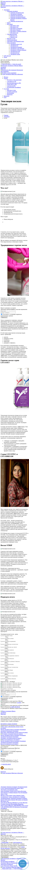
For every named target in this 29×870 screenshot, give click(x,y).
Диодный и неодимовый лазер (15, 41)
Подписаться (4, 754)
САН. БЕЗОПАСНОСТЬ (7, 807)
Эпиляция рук (14, 45)
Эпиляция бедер (14, 53)
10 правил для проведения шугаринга (11, 738)
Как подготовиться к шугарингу (9, 744)
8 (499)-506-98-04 (15, 707)
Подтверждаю (4, 857)
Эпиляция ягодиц (15, 51)
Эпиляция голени (15, 54)
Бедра (19, 791)
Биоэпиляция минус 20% (14, 83)
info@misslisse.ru (17, 842)
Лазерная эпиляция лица (17, 12)
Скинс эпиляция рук (14, 797)
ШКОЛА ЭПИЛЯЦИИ (14, 805)
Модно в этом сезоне (6, 795)
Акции (6, 78)
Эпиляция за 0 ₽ (11, 81)
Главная (6, 115)
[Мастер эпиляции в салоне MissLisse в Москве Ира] (10, 686)
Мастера (25, 802)
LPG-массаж (7, 55)
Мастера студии (11, 90)
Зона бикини (4, 792)
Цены (5, 57)
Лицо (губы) (4, 794)
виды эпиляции (5, 729)
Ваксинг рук (13, 35)
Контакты (6, 96)
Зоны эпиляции (11, 42)
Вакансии (9, 94)
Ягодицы (23, 791)
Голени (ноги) (13, 791)
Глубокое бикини (13, 792)
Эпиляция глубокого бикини (18, 50)
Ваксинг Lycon (11, 38)
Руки (19, 792)
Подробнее (9, 723)
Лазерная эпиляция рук (16, 15)
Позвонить (10, 864)
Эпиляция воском (12, 34)
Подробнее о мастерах (7, 688)
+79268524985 (4, 842)
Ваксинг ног (13, 37)
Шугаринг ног (14, 32)
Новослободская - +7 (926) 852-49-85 (12, 868)
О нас (2, 865)
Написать (3, 771)
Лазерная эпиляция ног (16, 21)
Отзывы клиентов (12, 91)
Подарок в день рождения (14, 80)
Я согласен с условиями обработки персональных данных (11, 315)
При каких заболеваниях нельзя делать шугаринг (14, 732)
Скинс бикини (16, 795)
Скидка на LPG (11, 86)
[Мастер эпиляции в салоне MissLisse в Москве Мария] (11, 684)
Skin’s (22, 788)
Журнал (6, 77)
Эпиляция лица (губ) (16, 44)
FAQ (5, 97)
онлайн (19, 702)
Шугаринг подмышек (16, 28)
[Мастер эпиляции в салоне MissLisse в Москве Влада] (11, 687)
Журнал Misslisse (12, 802)
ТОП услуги (24, 805)
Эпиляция (6, 9)
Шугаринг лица (14, 25)
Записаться (4, 317)
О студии (6, 88)
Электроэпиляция (12, 40)
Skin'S (8, 22)
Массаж (9, 863)
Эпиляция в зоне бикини (17, 48)
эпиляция (9, 731)
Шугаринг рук (14, 27)
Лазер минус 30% (12, 84)
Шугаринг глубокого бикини (18, 31)
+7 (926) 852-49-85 (6, 64)
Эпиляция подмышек (16, 14)
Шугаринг (10, 24)
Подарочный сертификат (14, 87)
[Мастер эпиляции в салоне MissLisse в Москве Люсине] (11, 683)
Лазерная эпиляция (12, 11)
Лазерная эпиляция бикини (17, 17)
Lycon (2, 788)
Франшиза (14, 863)
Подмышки (24, 792)
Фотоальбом (10, 93)
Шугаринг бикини (15, 30)
